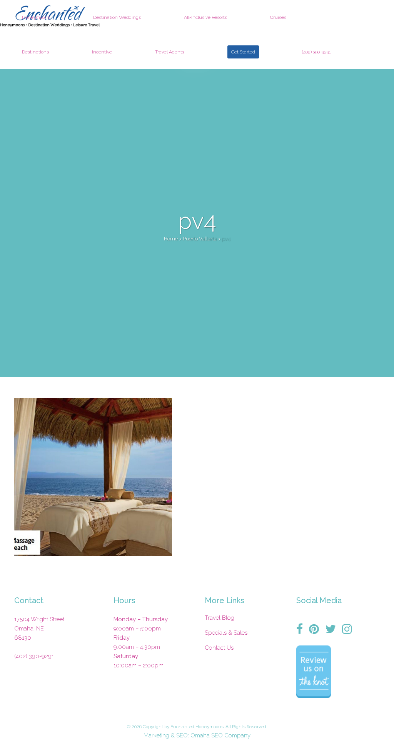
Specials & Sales (226, 632)
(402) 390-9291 (34, 656)
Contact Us (219, 647)
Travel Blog (219, 617)
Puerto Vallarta (200, 239)
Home (171, 239)
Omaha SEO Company (220, 735)
